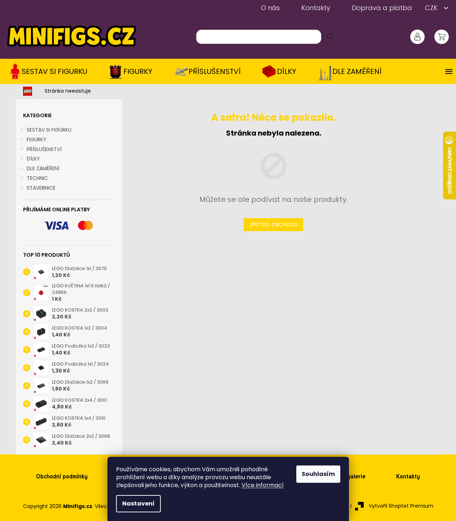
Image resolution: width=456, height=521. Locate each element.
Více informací (263, 485)
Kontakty (315, 7)
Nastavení (138, 503)
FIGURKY (37, 139)
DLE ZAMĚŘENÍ (43, 168)
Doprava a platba (382, 7)
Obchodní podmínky (62, 476)
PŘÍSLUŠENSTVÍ (44, 149)
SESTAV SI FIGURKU (49, 129)
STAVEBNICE (41, 187)
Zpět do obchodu (273, 224)
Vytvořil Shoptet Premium (401, 505)
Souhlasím (318, 474)
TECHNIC (37, 178)
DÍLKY (33, 158)
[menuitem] (50, 71)
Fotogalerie (350, 476)
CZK (432, 7)
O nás (270, 7)
